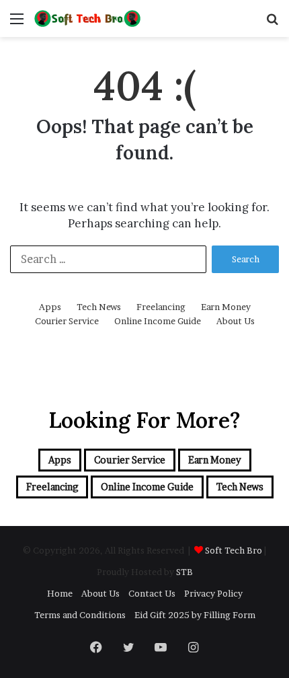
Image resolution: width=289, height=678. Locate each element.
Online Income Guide (157, 320)
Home (60, 593)
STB (184, 571)
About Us (235, 320)
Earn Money (226, 306)
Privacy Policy (213, 593)
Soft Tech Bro (233, 550)
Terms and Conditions (80, 614)
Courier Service (67, 320)
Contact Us (151, 593)
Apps (50, 306)
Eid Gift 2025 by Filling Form (194, 614)
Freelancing (160, 306)
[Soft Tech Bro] (87, 18)
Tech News (99, 306)
